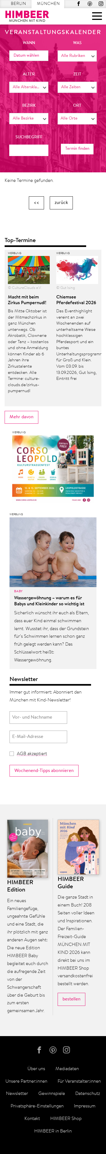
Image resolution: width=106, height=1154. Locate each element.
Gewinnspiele (51, 1093)
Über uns (36, 1069)
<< (36, 202)
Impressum (84, 1106)
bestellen (71, 999)
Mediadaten (67, 1069)
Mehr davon (21, 417)
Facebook (79, 3)
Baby (18, 591)
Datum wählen (26, 56)
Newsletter (17, 1093)
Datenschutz (87, 1093)
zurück (61, 202)
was (77, 43)
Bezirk (29, 106)
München (48, 4)
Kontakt (32, 1118)
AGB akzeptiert (32, 754)
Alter (29, 74)
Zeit (77, 74)
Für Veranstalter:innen (79, 1081)
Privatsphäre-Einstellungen (37, 1106)
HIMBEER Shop (66, 1118)
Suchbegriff (28, 137)
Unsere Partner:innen (26, 1081)
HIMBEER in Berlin (53, 1131)
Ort (77, 106)
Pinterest (90, 3)
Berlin (18, 4)
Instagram (101, 3)
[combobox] (77, 56)
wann (29, 43)
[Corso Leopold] (53, 470)
